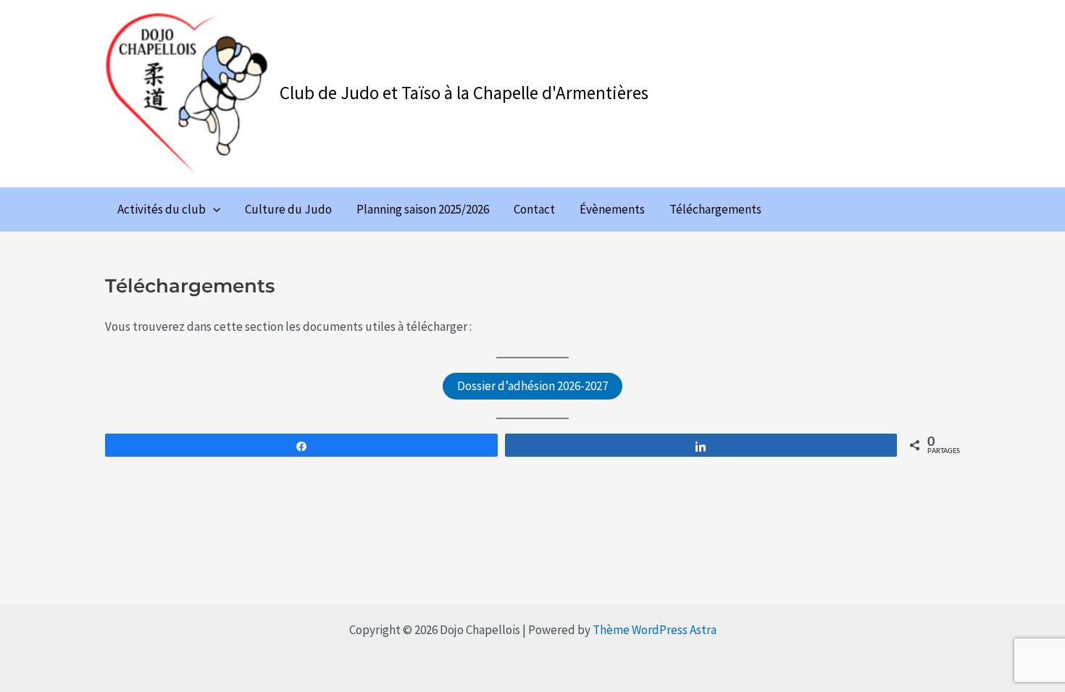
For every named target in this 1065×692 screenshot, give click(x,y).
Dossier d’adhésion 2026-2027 (532, 386)
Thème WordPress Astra (655, 630)
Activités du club (161, 209)
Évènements (612, 209)
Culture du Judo (288, 209)
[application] (213, 209)
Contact (534, 209)
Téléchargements (715, 209)
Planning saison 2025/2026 (422, 209)
